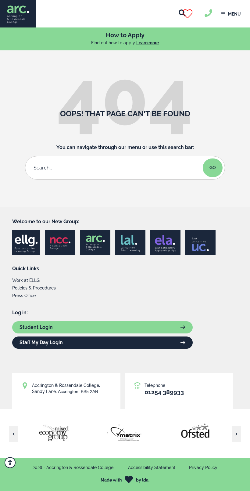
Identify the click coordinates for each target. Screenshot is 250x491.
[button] (195, 14)
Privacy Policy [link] (203, 467)
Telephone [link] (155, 385)
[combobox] (115, 167)
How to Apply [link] (125, 35)
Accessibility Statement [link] (151, 467)
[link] (18, 13)
